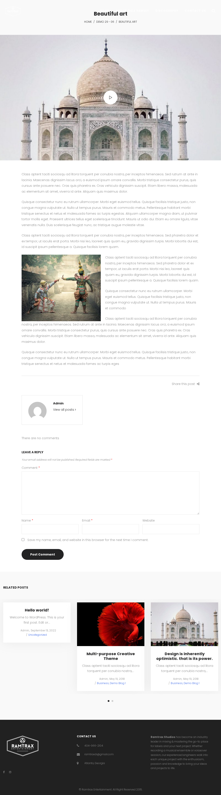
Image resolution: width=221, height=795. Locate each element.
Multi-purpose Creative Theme (111, 656)
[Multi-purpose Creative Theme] (111, 624)
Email (87, 520)
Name (27, 520)
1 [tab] (108, 701)
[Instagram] (10, 772)
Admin (58, 403)
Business (103, 683)
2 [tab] (112, 701)
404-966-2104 (93, 745)
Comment (31, 468)
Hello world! (37, 610)
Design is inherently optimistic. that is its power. (184, 656)
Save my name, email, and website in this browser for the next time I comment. (87, 540)
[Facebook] (4, 772)
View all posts (64, 409)
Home (88, 22)
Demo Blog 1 (118, 683)
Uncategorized (37, 635)
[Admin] (37, 411)
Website (148, 520)
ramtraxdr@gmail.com (99, 754)
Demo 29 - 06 (105, 22)
